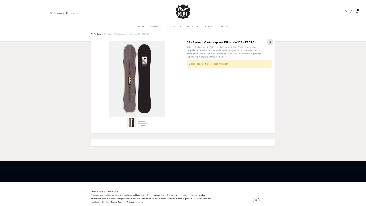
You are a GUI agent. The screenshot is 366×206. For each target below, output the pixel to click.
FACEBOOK (75, 13)
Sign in (351, 11)
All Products (96, 33)
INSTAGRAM (58, 13)
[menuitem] (141, 26)
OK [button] (256, 200)
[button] (346, 11)
